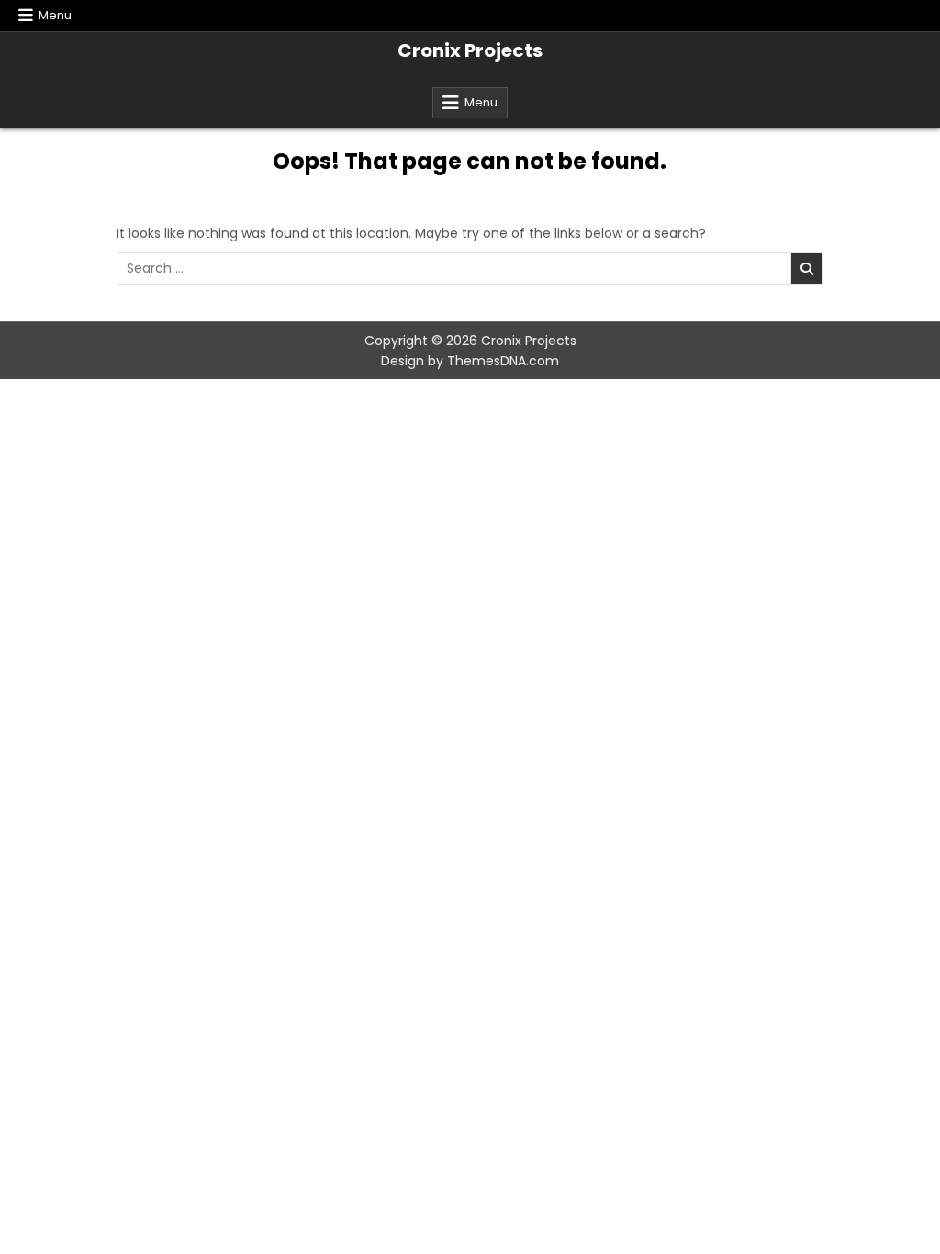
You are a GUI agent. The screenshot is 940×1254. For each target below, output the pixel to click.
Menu (55, 15)
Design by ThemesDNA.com (470, 361)
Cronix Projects (470, 50)
